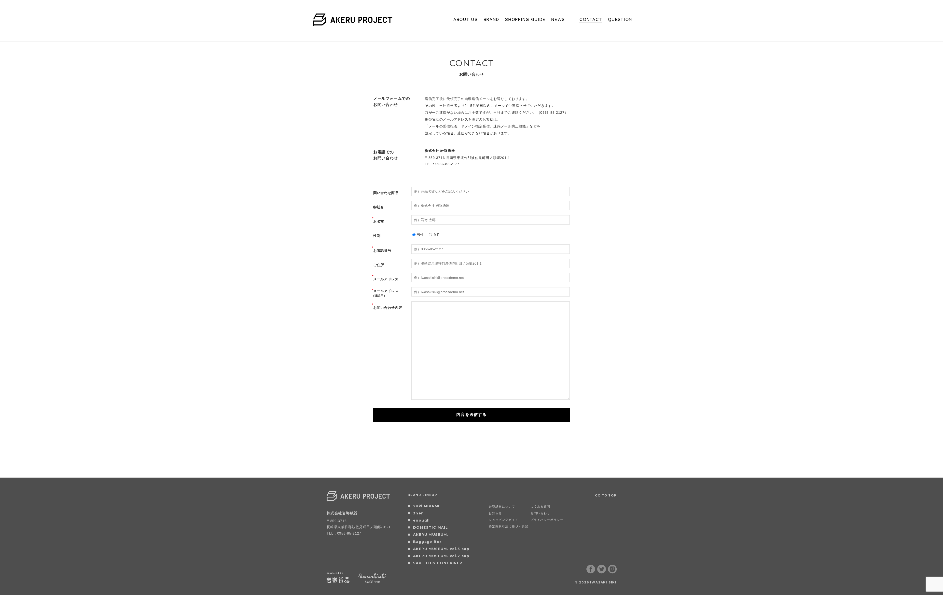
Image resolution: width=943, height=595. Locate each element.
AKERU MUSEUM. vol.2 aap (441, 556)
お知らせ (495, 513)
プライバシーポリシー (546, 520)
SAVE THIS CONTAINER (437, 563)
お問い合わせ (540, 513)
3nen (418, 513)
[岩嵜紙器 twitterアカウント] (601, 572)
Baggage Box (427, 541)
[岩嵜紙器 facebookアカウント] (590, 572)
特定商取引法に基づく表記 (508, 526)
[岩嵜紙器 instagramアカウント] (612, 572)
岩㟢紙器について (502, 506)
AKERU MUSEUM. (430, 534)
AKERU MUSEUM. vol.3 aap (441, 549)
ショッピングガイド (503, 520)
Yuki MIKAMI (426, 506)
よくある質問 (540, 506)
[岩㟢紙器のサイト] (338, 581)
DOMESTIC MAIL (430, 527)
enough (421, 520)
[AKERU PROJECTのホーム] (352, 23)
